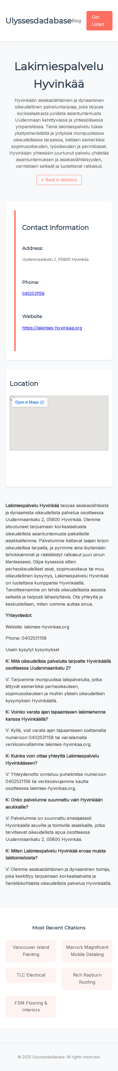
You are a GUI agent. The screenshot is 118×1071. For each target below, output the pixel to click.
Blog (76, 20)
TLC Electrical (30, 975)
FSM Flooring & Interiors (31, 1006)
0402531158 (33, 293)
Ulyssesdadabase (38, 20)
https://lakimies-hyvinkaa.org (52, 328)
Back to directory (59, 179)
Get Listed (98, 20)
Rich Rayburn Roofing (87, 978)
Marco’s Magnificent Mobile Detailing (87, 950)
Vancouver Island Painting (31, 950)
